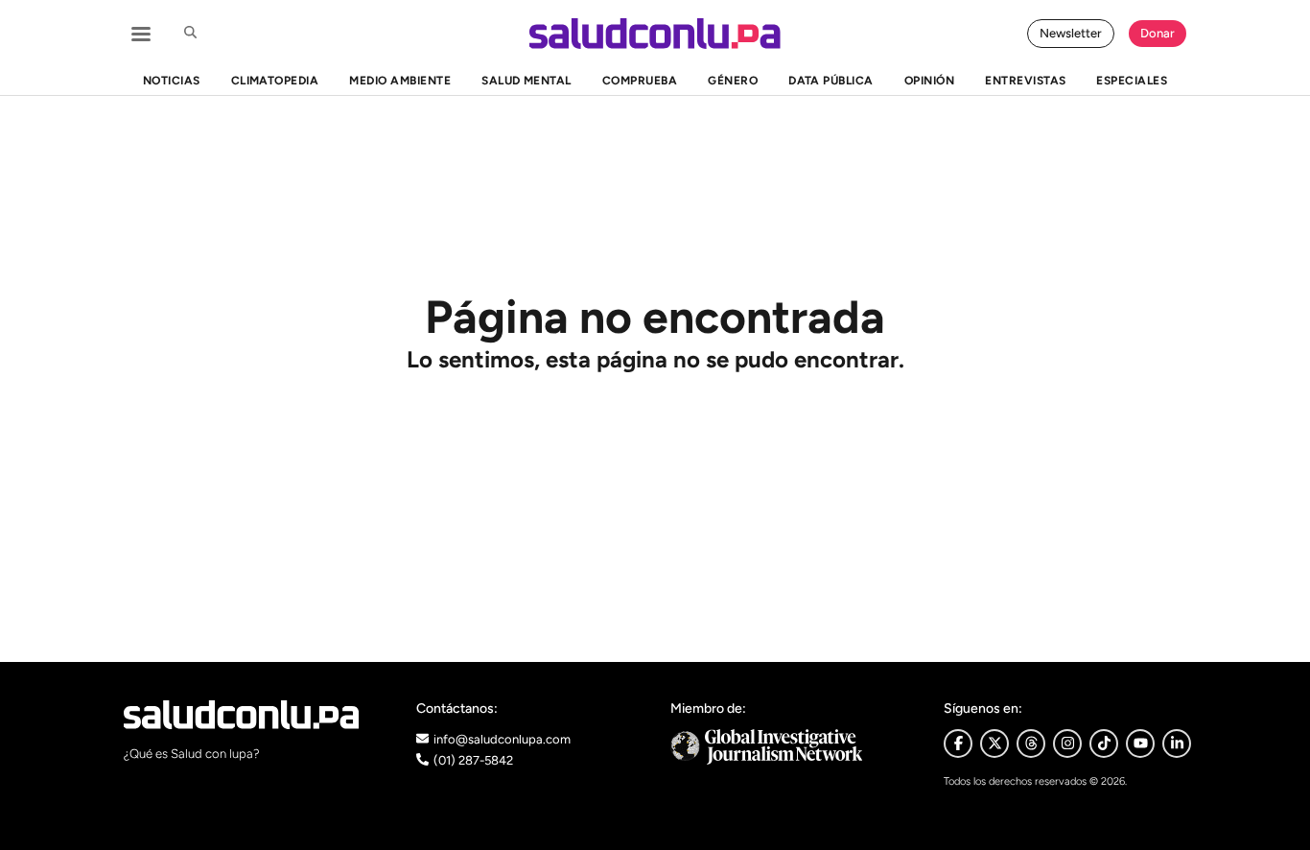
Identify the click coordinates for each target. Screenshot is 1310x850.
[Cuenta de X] (994, 743)
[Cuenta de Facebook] (791, 747)
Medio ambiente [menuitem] (400, 80)
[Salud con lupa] (655, 33)
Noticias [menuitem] (171, 80)
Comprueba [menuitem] (639, 80)
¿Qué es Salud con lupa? (192, 753)
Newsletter (1071, 33)
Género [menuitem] (733, 80)
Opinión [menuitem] (929, 80)
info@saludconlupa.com (502, 739)
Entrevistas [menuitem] (1025, 80)
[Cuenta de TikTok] (1103, 743)
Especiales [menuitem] (1131, 80)
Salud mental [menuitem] (526, 80)
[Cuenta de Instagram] (1067, 743)
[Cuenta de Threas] (1031, 743)
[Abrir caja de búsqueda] (189, 33)
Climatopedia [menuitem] (275, 80)
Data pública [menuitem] (831, 80)
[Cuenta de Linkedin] (1176, 743)
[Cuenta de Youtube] (1140, 743)
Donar (1157, 33)
